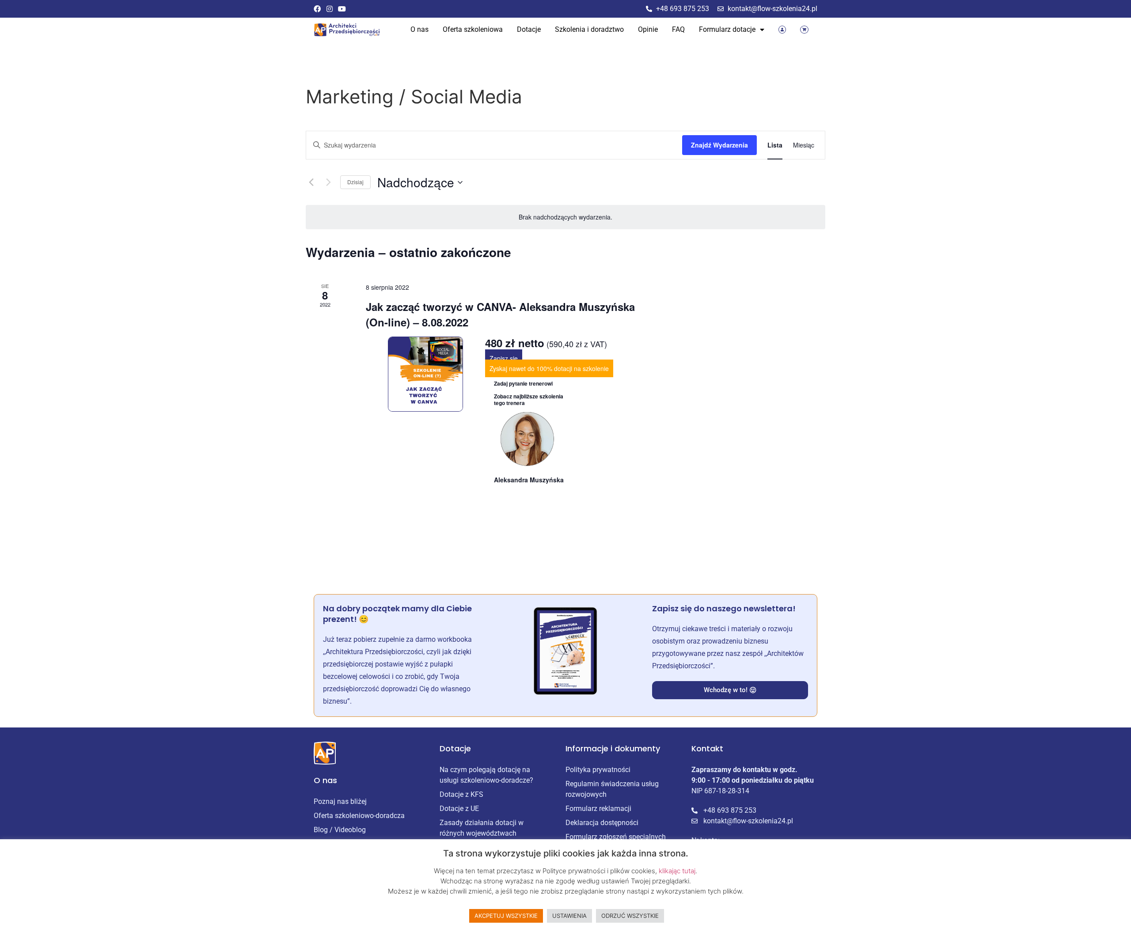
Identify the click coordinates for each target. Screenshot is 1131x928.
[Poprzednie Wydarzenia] (311, 182)
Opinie (648, 29)
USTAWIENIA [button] (569, 915)
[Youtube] (341, 8)
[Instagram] (329, 8)
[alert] (565, 217)
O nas (419, 29)
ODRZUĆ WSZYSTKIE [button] (630, 915)
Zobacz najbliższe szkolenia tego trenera (528, 399)
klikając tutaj (677, 871)
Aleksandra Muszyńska (529, 479)
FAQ (678, 29)
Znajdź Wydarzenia (719, 144)
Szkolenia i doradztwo (589, 29)
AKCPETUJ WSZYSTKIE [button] (506, 915)
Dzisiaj (355, 182)
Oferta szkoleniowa (473, 29)
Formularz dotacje (727, 29)
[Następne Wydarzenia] (328, 182)
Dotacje (529, 29)
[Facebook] (317, 8)
